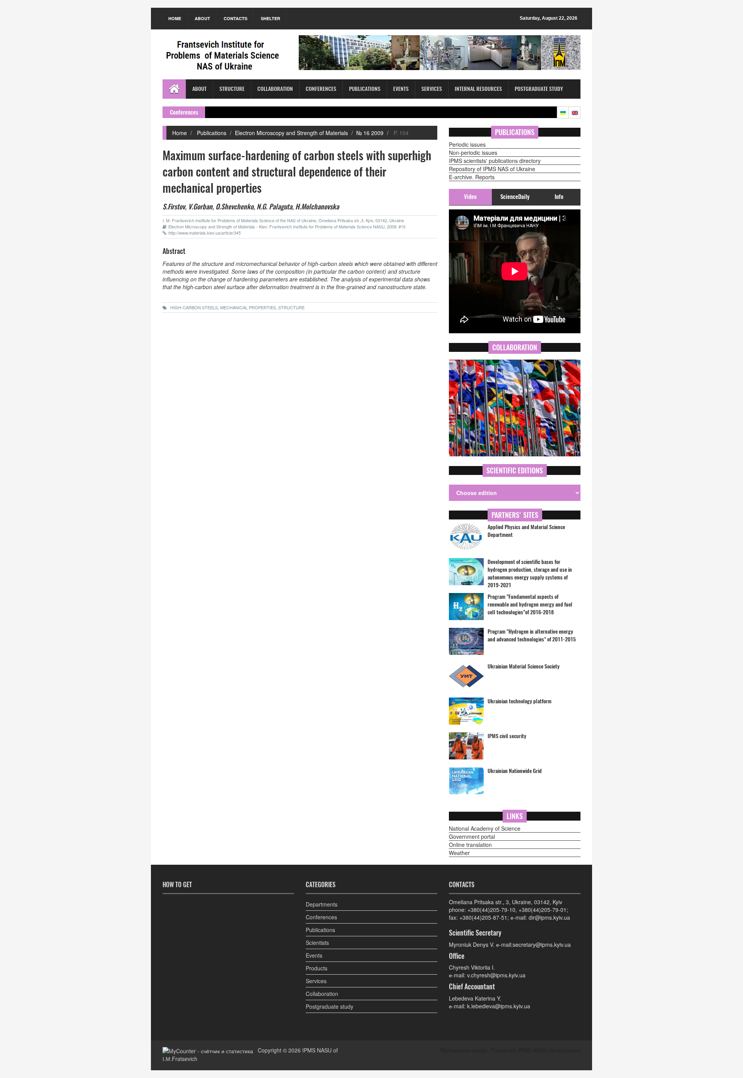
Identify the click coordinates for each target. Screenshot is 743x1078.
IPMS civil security (507, 736)
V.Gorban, (201, 206)
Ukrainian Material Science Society (524, 666)
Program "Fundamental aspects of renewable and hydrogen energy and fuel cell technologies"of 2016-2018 (530, 604)
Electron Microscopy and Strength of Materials (291, 133)
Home (174, 18)
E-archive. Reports (472, 177)
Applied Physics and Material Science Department (526, 530)
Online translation (470, 844)
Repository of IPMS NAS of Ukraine (492, 169)
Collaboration (275, 89)
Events (401, 89)
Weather (459, 853)
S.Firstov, (175, 206)
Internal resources (478, 89)
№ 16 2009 (369, 133)
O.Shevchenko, (235, 206)
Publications (364, 89)
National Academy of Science (484, 828)
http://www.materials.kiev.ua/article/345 (204, 233)
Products (316, 968)
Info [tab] (559, 197)
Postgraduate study (539, 89)
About (202, 18)
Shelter (270, 18)
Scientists (317, 942)
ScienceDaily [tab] (514, 197)
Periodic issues (467, 144)
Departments (321, 904)
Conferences (321, 89)
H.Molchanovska (317, 206)
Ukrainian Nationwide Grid (515, 771)
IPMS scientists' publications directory (495, 161)
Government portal (472, 836)
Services (431, 89)
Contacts (235, 18)
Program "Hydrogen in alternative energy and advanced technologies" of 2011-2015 (532, 635)
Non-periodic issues (473, 152)
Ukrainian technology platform (519, 701)
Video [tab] (470, 197)
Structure (232, 89)
